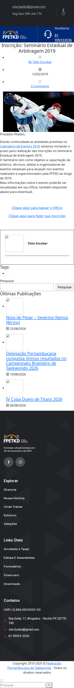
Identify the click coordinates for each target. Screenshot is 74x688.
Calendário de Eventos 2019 (20, 146)
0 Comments (40, 86)
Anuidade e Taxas (16, 549)
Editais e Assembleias (19, 558)
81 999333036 (63, 37)
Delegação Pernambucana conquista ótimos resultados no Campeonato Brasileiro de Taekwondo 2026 (36, 361)
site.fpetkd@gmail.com (28, 7)
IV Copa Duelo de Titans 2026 (34, 399)
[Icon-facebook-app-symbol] (8, 462)
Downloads (12, 584)
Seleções (10, 524)
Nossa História (14, 498)
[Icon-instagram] (20, 462)
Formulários (12, 566)
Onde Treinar (13, 507)
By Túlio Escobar (40, 62)
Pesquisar (7, 281)
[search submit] (49, 685)
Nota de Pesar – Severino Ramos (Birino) (37, 320)
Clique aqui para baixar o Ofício (37, 207)
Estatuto (10, 515)
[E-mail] (7, 262)
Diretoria (10, 490)
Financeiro (11, 575)
